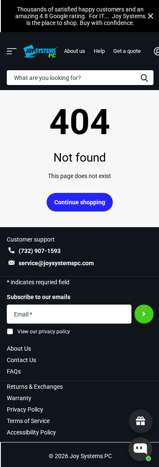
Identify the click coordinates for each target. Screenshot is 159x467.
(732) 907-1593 (40, 250)
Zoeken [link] (144, 77)
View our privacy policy (43, 332)
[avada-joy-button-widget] (141, 421)
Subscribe (143, 314)
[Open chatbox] (140, 449)
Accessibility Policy (31, 432)
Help (99, 51)
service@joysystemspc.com (56, 263)
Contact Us (21, 360)
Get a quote (127, 51)
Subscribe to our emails (38, 297)
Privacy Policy (25, 409)
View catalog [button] (12, 51)
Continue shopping (79, 202)
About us (74, 51)
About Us (19, 348)
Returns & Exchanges (35, 386)
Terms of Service (28, 421)
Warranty (19, 398)
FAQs (14, 371)
